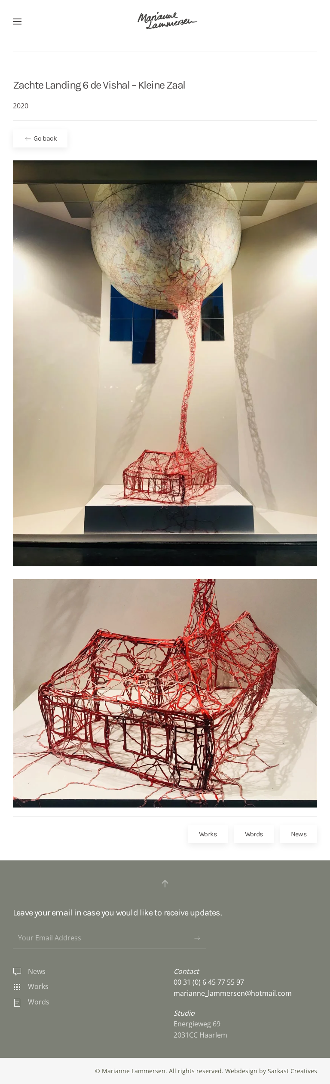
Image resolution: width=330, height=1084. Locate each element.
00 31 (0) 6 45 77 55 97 (209, 982)
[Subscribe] (197, 938)
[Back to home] (165, 21)
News (298, 834)
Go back (44, 138)
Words (254, 834)
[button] (17, 21)
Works (208, 834)
